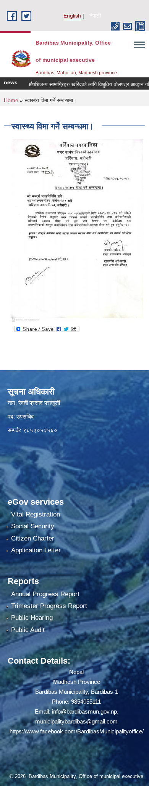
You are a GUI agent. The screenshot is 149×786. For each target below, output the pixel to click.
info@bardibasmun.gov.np (84, 711)
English (72, 16)
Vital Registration (35, 514)
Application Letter (36, 550)
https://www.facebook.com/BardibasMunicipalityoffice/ (77, 731)
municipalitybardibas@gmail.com (76, 721)
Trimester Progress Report (49, 606)
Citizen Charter (32, 538)
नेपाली (95, 16)
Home (11, 100)
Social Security (32, 526)
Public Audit (28, 630)
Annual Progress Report (45, 594)
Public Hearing (32, 617)
